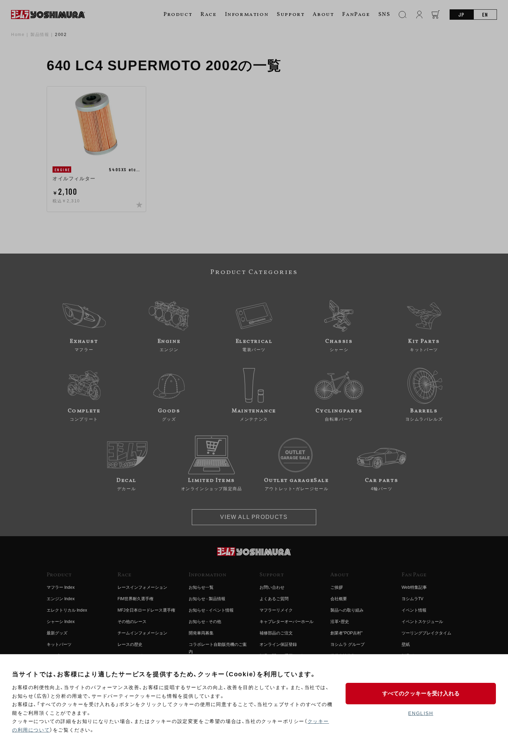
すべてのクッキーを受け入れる (421, 693)
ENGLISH (420, 713)
